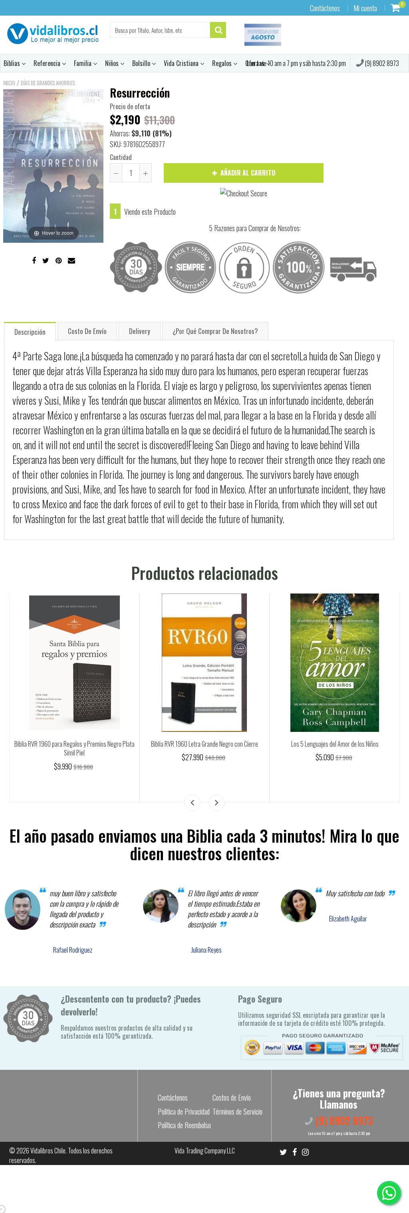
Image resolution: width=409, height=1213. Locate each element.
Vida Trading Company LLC (205, 1150)
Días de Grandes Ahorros (48, 83)
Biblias (13, 63)
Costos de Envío (231, 1097)
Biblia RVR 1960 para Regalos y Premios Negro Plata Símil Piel (74, 748)
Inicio (9, 83)
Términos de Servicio (237, 1111)
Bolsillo (142, 63)
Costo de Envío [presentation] (87, 331)
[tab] (30, 331)
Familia (83, 63)
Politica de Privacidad (184, 1111)
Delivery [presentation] (139, 331)
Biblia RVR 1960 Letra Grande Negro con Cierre (204, 744)
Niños (112, 63)
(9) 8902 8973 (381, 63)
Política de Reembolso (184, 1125)
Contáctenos (325, 8)
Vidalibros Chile (48, 1150)
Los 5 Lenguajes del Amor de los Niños (335, 744)
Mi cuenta (365, 8)
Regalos (222, 63)
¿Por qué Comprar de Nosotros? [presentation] (215, 331)
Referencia (48, 63)
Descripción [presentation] (30, 332)
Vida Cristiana (182, 63)
